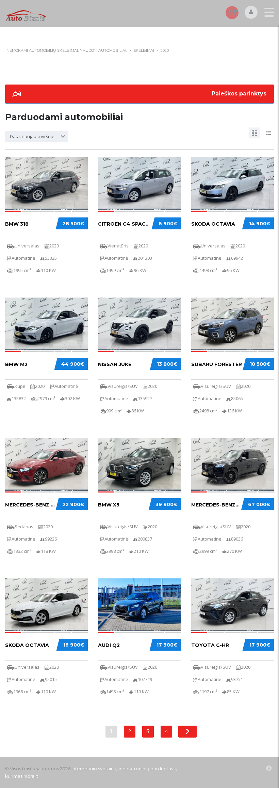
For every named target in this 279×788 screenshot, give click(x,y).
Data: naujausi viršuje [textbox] (32, 136)
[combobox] (36, 136)
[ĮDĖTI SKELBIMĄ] (232, 12)
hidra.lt (30, 776)
